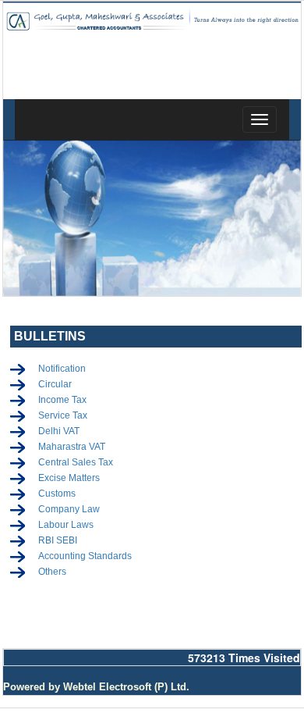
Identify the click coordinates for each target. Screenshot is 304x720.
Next (278, 223)
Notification (62, 368)
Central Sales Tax (75, 462)
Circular (55, 384)
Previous (26, 223)
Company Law (69, 509)
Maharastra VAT (71, 446)
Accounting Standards (85, 556)
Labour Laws (66, 524)
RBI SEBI (57, 540)
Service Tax (62, 415)
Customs (57, 493)
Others (52, 571)
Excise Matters (69, 477)
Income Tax (62, 399)
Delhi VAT (59, 431)
